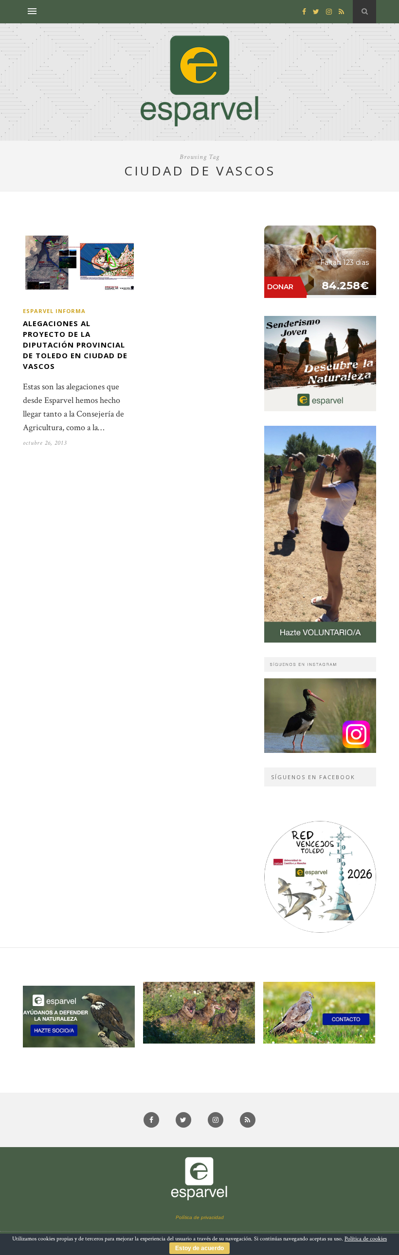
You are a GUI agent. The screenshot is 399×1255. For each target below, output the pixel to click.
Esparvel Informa (54, 310)
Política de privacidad (200, 1217)
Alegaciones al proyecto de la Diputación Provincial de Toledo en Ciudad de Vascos (75, 344)
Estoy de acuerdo (199, 1248)
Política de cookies (366, 1238)
